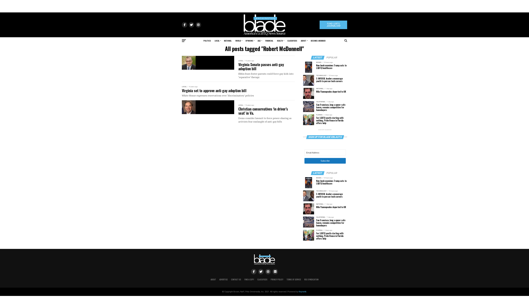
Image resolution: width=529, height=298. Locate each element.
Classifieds (292, 40)
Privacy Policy (277, 279)
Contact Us (236, 279)
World (238, 40)
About (303, 40)
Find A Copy (249, 279)
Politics (207, 40)
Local (217, 40)
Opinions (249, 40)
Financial (269, 40)
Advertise (223, 279)
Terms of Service (294, 279)
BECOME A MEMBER (318, 40)
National (228, 40)
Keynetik (302, 292)
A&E (259, 40)
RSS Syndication (311, 279)
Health (280, 40)
